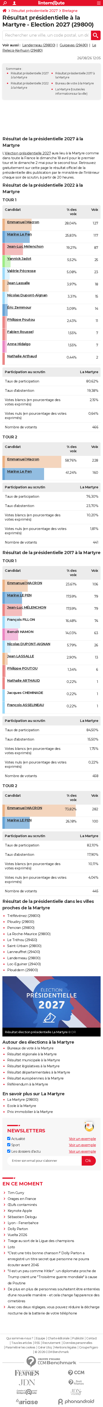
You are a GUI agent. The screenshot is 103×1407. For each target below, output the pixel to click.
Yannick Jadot (19, 258)
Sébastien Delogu (22, 1217)
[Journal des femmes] (27, 1373)
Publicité (78, 1338)
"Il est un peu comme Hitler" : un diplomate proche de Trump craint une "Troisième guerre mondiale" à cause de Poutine (52, 1277)
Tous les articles (21, 1343)
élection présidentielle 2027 (28, 153)
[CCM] (76, 1373)
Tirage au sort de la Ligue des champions (41, 1241)
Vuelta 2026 (17, 1235)
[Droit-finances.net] (76, 1382)
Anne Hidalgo (18, 344)
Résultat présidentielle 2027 (34, 11)
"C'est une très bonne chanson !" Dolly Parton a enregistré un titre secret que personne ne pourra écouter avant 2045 (48, 1259)
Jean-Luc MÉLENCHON (26, 607)
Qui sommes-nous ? (19, 1338)
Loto (11, 1247)
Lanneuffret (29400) (23, 952)
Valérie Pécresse (21, 271)
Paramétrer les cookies (20, 1347)
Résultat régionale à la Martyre (32, 1054)
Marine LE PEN (19, 595)
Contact (91, 1338)
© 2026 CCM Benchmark (52, 1352)
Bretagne (69, 11)
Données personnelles (77, 1343)
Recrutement (51, 1343)
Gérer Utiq (45, 1347)
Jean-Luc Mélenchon (25, 246)
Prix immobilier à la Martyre (30, 1112)
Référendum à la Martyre (27, 1084)
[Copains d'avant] (27, 1392)
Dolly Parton (18, 1229)
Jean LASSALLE (20, 656)
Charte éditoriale (58, 1338)
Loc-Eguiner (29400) (24, 964)
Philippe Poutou (21, 319)
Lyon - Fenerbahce (23, 1223)
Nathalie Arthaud (22, 356)
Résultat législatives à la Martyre (33, 1066)
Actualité (17, 1139)
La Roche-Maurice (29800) (28, 934)
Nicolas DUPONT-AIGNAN (28, 644)
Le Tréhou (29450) (22, 940)
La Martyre (62, 89)
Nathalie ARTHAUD (23, 680)
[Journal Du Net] (27, 1382)
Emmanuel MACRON (24, 583)
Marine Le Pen (19, 234)
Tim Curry (16, 1193)
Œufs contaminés (22, 1205)
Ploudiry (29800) (20, 922)
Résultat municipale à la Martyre (33, 1060)
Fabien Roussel (20, 332)
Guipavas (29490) (74, 45)
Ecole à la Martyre (21, 1106)
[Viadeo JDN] (76, 1392)
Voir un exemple (82, 1139)
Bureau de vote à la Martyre (74, 83)
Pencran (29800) (20, 928)
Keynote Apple (20, 1211)
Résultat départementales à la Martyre (38, 1072)
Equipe (40, 1338)
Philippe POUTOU (22, 668)
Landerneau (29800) (38, 45)
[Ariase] (27, 1401)
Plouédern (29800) (22, 970)
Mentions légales (65, 1347)
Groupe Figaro (88, 1347)
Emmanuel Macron (23, 222)
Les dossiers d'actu (25, 1151)
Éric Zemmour (19, 307)
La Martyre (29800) (22, 1099)
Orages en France (22, 1199)
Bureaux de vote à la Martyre (30, 1048)
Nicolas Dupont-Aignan (27, 295)
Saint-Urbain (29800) (24, 946)
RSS (37, 1343)
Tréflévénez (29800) (23, 916)
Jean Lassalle (18, 283)
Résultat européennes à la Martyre (35, 1078)
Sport (15, 1145)
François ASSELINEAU (25, 705)
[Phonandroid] (76, 1402)
